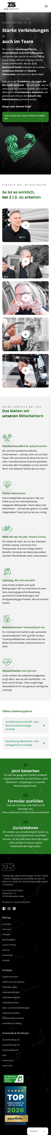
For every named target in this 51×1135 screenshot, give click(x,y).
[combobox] (37, 1131)
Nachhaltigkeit (8, 939)
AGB (4, 1055)
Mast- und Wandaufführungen (16, 1007)
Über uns (6, 929)
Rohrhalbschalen (9, 987)
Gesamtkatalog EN (11, 1044)
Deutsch (34, 1131)
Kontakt (5, 960)
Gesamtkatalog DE (11, 1039)
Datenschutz (8, 1060)
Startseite (6, 924)
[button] (46, 6)
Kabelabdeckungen (11, 992)
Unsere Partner (9, 944)
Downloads (7, 955)
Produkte (6, 934)
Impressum (7, 1065)
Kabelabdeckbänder (11, 997)
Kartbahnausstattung (12, 1023)
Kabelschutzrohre (10, 976)
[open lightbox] (25, 225)
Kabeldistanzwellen (11, 1013)
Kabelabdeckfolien (10, 1002)
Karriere (5, 950)
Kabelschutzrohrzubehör (13, 982)
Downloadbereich (10, 1050)
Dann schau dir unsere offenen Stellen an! (24, 117)
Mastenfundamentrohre (13, 1018)
